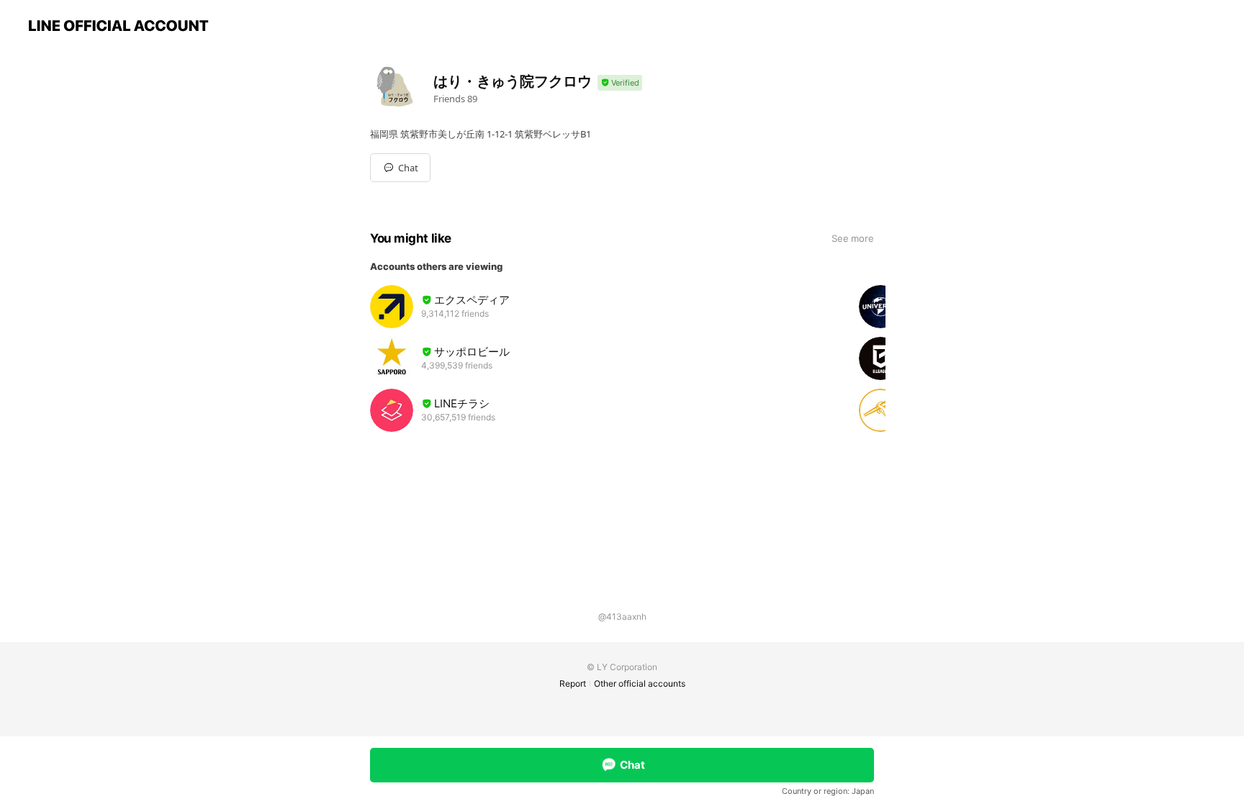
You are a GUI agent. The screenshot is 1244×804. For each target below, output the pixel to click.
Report (572, 683)
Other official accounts (639, 683)
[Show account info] (620, 83)
